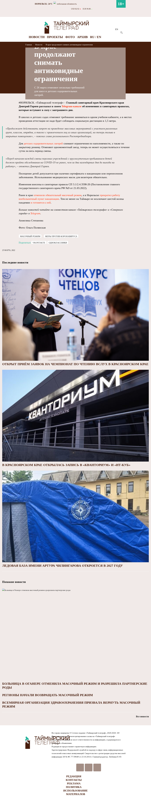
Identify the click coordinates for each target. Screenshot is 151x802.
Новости (37, 37)
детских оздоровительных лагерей (43, 143)
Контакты (74, 779)
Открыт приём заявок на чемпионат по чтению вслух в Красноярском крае (75, 364)
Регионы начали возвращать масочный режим (47, 695)
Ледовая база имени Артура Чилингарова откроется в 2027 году (62, 565)
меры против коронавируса (61, 236)
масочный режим (30, 236)
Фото (70, 37)
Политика (74, 787)
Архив (82, 37)
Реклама (74, 783)
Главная (28, 45)
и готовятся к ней (41, 202)
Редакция (73, 776)
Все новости (142, 716)
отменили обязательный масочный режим (57, 195)
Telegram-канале (71, 106)
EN (116, 29)
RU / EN (95, 37)
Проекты (55, 37)
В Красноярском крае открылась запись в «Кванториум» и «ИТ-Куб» (66, 465)
